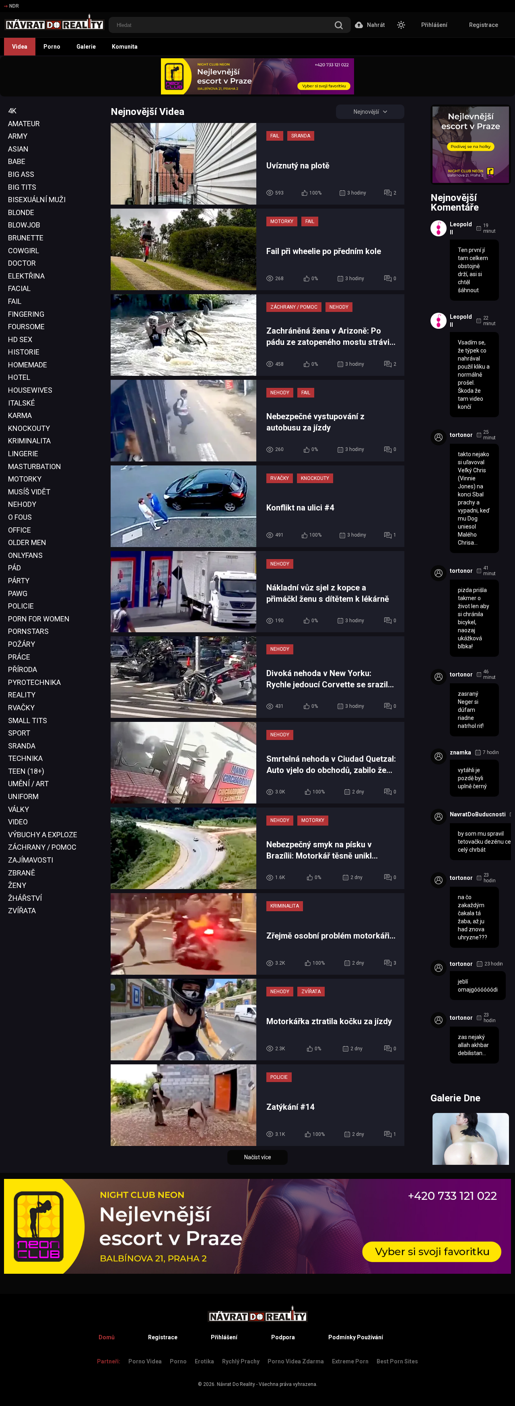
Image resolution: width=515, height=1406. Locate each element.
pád (14, 568)
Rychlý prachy (241, 1361)
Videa (19, 46)
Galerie (86, 46)
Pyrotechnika (34, 682)
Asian (18, 149)
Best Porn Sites (397, 1361)
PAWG (17, 593)
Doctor (22, 263)
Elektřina (26, 276)
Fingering (26, 314)
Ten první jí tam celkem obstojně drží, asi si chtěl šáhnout (473, 270)
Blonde (21, 212)
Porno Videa (145, 1361)
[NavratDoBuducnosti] (439, 817)
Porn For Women (39, 619)
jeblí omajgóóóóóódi (478, 985)
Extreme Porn (350, 1361)
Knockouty (29, 428)
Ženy (17, 885)
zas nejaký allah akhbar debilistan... (473, 1045)
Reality (21, 695)
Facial (19, 288)
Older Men (27, 542)
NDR (14, 6)
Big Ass (21, 174)
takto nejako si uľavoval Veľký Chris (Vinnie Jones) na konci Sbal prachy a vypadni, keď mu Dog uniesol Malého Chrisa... (474, 498)
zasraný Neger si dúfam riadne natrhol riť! (471, 710)
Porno (51, 46)
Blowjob (24, 225)
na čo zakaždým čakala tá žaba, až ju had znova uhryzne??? (472, 917)
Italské (21, 403)
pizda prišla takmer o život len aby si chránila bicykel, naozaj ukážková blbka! (473, 618)
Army (17, 136)
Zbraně (21, 873)
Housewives (30, 390)
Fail (14, 301)
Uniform (23, 796)
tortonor (461, 435)
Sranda (21, 746)
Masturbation (34, 466)
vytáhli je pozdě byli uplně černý (472, 778)
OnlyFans (25, 555)
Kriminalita (29, 441)
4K (12, 111)
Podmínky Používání (355, 1337)
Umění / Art (28, 783)
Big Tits (22, 187)
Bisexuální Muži (37, 199)
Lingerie (23, 453)
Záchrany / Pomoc (42, 847)
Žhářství (25, 898)
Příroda (22, 669)
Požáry (21, 644)
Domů (107, 1337)
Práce (19, 657)
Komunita (125, 46)
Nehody (22, 504)
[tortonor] (439, 437)
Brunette (25, 238)
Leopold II (461, 228)
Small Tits (27, 720)
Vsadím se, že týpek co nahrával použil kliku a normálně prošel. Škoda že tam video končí (474, 374)
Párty (18, 580)
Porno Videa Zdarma (296, 1361)
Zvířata (22, 910)
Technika (25, 758)
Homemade (27, 365)
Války (18, 809)
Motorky (24, 479)
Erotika (204, 1361)
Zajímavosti (30, 860)
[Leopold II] (439, 228)
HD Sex (20, 339)
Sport (19, 733)
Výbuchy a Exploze (42, 834)
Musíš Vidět (29, 492)
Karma (20, 415)
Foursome (26, 326)
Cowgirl (23, 250)
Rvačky (21, 707)
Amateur (24, 123)
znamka (460, 752)
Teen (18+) (26, 771)
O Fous (20, 517)
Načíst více (257, 1157)
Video (18, 822)
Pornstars (28, 631)
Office (19, 530)
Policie (21, 606)
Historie (23, 352)
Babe (16, 161)
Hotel (19, 377)
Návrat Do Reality (236, 1384)
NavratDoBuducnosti (478, 814)
